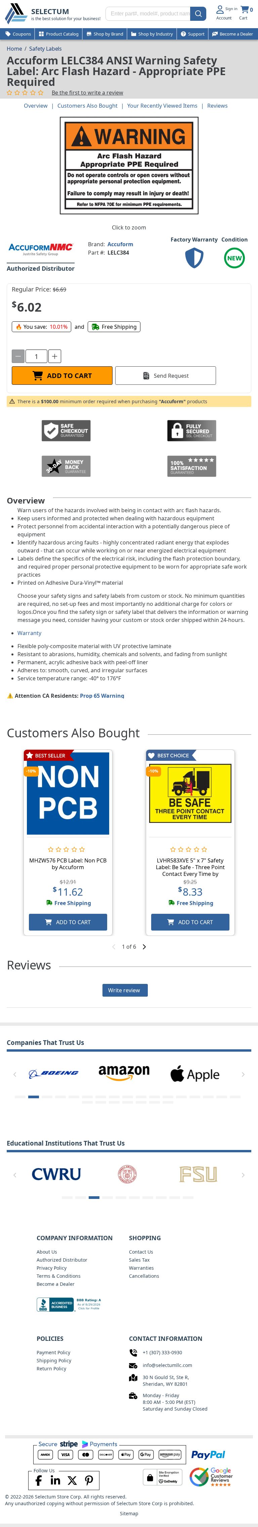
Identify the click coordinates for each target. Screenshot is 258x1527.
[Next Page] (243, 1074)
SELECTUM (50, 11)
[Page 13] (181, 1097)
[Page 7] (100, 1097)
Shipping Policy (54, 1360)
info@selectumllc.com (167, 1365)
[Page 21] (127, 1102)
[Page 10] (141, 1097)
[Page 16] (221, 1097)
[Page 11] (154, 1097)
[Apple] (124, 1073)
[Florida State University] (195, 1173)
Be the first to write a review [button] (87, 92)
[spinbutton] (36, 356)
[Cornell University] (124, 1173)
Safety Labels (45, 48)
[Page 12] (168, 1097)
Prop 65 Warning (102, 695)
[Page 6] (87, 1097)
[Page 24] (168, 1102)
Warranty (29, 633)
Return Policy (51, 1368)
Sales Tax (139, 1260)
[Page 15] (208, 1097)
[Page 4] (60, 1097)
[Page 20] (114, 1102)
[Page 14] (194, 1097)
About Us (47, 1252)
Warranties (141, 1268)
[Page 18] (87, 1102)
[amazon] (53, 1073)
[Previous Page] (14, 1074)
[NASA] (195, 1073)
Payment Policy (53, 1352)
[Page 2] (33, 1097)
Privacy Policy (52, 1268)
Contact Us (141, 1252)
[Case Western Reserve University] (53, 1173)
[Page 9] (127, 1097)
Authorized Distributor (62, 1260)
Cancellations (144, 1276)
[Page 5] (74, 1097)
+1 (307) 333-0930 (162, 1352)
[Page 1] (20, 1097)
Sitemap (129, 1513)
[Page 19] (100, 1102)
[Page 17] (235, 1097)
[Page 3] (47, 1097)
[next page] (144, 946)
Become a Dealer (56, 1284)
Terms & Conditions (59, 1276)
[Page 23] (154, 1102)
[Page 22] (141, 1102)
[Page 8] (114, 1097)
